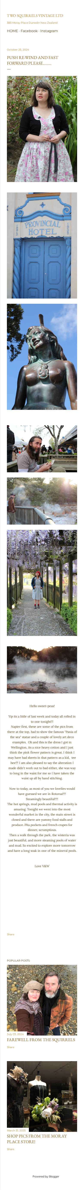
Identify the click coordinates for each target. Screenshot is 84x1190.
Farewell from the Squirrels (41, 1039)
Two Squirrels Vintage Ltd (35, 15)
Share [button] (10, 934)
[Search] (74, 7)
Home (12, 31)
